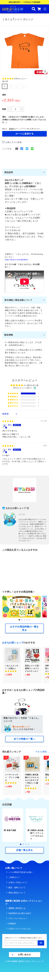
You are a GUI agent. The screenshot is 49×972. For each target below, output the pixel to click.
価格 (4, 95)
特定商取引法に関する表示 (19, 913)
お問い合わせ (24, 954)
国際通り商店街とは (16, 908)
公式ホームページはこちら (19, 929)
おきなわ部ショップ (16, 508)
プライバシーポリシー (17, 918)
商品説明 (8, 172)
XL (24, 86)
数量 (4, 109)
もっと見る (42, 752)
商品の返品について (16, 893)
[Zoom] (45, 71)
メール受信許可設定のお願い (20, 872)
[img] (8, 421)
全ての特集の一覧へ (24, 739)
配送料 (11, 129)
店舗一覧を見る (24, 850)
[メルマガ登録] (41, 943)
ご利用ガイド (14, 877)
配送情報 (8, 335)
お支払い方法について (17, 882)
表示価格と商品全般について (18, 300)
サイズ (5, 81)
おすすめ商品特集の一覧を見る (24, 628)
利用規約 (12, 923)
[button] (8, 79)
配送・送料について (16, 887)
